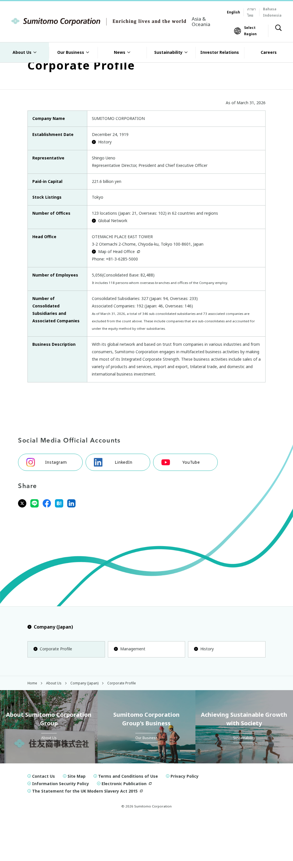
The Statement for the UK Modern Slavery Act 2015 (85, 791)
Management (132, 648)
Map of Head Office (116, 251)
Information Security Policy (60, 783)
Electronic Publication (124, 783)
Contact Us (43, 776)
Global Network (112, 220)
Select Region (250, 30)
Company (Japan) (53, 627)
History (105, 142)
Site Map (77, 776)
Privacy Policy (185, 776)
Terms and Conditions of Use (128, 776)
